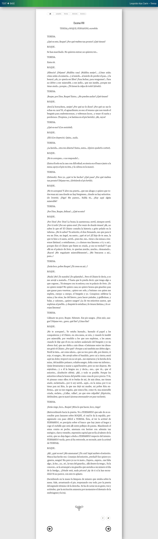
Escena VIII (83, 14)
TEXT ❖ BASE (8, 3)
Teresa (66, 14)
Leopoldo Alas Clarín (58, 14)
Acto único (74, 14)
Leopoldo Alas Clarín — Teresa (143, 3)
